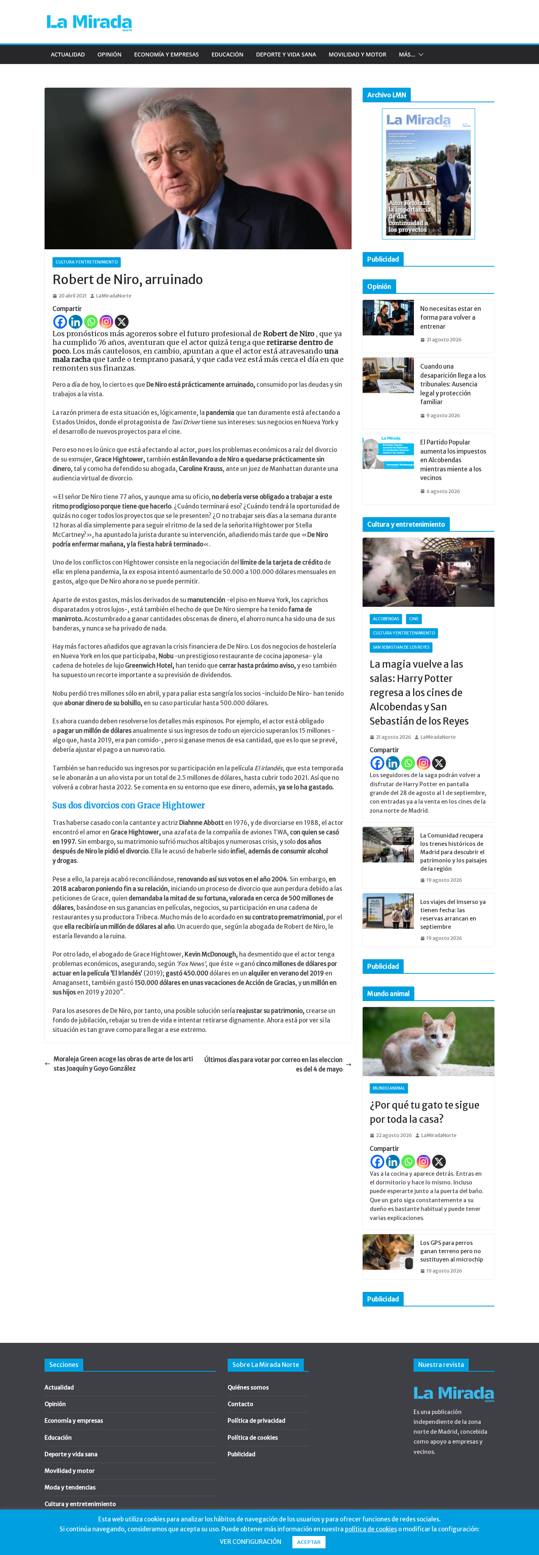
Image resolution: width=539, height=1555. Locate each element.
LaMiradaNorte (113, 296)
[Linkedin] (75, 322)
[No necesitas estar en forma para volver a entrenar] (388, 326)
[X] (122, 322)
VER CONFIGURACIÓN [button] (250, 1542)
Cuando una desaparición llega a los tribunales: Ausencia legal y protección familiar (453, 384)
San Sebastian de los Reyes (401, 647)
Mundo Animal (389, 1088)
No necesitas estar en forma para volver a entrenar (450, 317)
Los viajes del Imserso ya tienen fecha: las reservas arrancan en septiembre (453, 914)
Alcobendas (386, 618)
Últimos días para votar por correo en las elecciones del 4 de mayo (273, 1064)
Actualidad (68, 54)
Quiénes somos (248, 1387)
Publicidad (241, 1454)
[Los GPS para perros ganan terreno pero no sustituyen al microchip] (388, 1256)
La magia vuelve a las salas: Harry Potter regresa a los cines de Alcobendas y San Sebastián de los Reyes (419, 692)
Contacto (240, 1404)
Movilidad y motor (357, 54)
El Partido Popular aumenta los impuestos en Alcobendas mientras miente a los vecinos (453, 460)
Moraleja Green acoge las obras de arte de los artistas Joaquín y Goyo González (123, 1063)
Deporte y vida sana (286, 54)
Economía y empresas (166, 54)
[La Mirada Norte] (454, 1384)
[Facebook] (60, 322)
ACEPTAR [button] (309, 1542)
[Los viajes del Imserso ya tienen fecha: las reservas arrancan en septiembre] (388, 920)
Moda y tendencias (70, 1487)
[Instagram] (106, 322)
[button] (419, 54)
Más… (407, 54)
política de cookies (371, 1529)
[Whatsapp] (91, 322)
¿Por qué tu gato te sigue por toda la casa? (424, 1112)
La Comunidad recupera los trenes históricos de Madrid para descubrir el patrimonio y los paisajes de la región (453, 852)
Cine (414, 618)
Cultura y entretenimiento (87, 262)
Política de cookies (253, 1437)
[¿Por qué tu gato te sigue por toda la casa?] (428, 1041)
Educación (227, 54)
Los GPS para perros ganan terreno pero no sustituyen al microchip (451, 1251)
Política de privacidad (256, 1420)
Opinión (109, 54)
